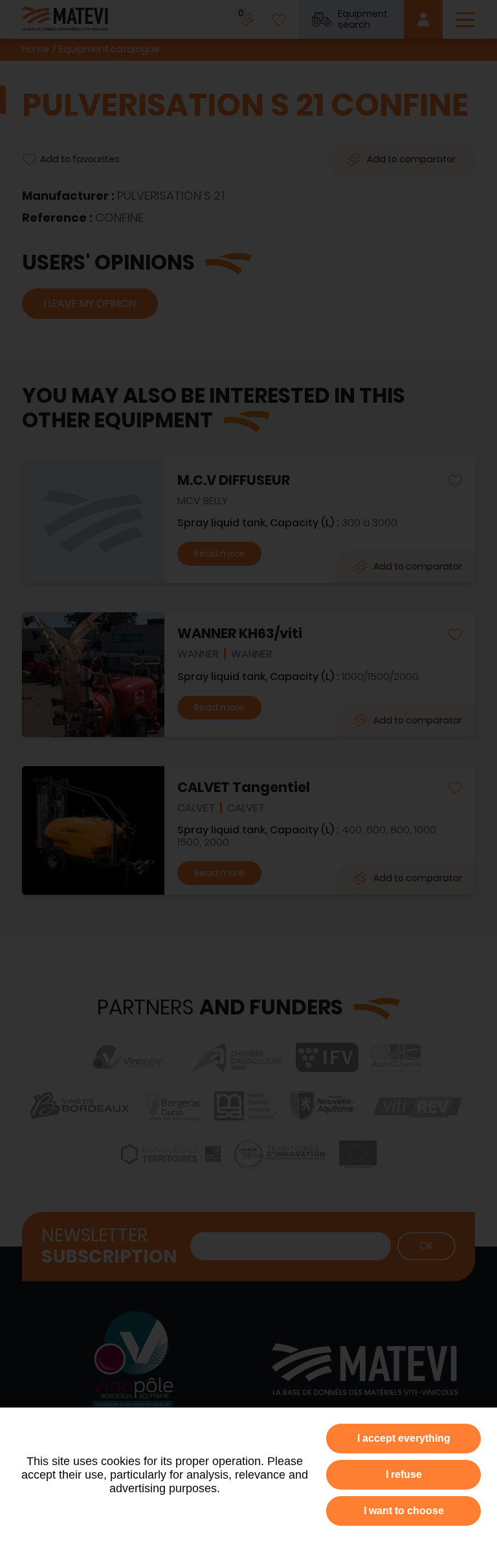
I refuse (404, 1474)
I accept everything (403, 1438)
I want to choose (404, 1510)
